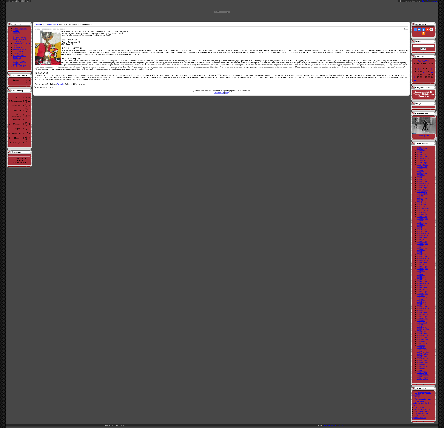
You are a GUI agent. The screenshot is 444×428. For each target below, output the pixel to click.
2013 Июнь (421, 252)
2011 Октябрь (422, 210)
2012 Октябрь (422, 235)
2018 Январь (422, 360)
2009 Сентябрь (423, 158)
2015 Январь (422, 292)
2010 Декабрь (422, 190)
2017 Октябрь (422, 354)
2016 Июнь (421, 327)
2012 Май (421, 225)
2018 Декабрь (422, 379)
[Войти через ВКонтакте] (419, 29)
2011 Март (421, 196)
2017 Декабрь (422, 358)
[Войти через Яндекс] (427, 29)
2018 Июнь (421, 371)
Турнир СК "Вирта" (423, 409)
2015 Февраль (422, 294)
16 (57, 24)
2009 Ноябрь (422, 163)
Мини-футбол (424, 136)
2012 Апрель (422, 223)
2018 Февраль (422, 362)
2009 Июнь (421, 152)
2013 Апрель (422, 248)
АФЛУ (417, 397)
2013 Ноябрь (422, 262)
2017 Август (422, 350)
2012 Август (422, 231)
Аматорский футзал (423, 399)
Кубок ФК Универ (422, 411)
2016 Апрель (422, 323)
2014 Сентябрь (423, 283)
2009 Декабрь (422, 165)
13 (423, 72)
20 (423, 74)
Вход (424, 1)
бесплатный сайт (330, 425)
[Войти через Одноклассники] (423, 33)
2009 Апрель (422, 148)
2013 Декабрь (422, 264)
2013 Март (421, 246)
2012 (44, 24)
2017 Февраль (422, 339)
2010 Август (422, 181)
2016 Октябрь (422, 331)
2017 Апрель (422, 344)
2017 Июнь (421, 348)
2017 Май (421, 346)
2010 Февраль (422, 169)
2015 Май (421, 300)
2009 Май (421, 150)
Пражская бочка (421, 413)
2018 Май (421, 369)
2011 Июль (421, 204)
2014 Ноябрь (422, 287)
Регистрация (432, 1)
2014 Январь (422, 267)
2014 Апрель (422, 273)
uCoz (341, 425)
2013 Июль (421, 254)
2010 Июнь (421, 177)
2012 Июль (421, 229)
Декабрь (51, 24)
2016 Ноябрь (422, 333)
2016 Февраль (422, 319)
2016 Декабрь (422, 335)
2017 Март (421, 341)
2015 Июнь (421, 302)
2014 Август (422, 281)
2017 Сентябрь (423, 352)
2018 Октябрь (422, 377)
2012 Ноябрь (422, 237)
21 (426, 74)
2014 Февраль (422, 269)
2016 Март (421, 321)
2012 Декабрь (422, 240)
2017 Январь (422, 337)
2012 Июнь (421, 227)
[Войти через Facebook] (423, 29)
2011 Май (421, 200)
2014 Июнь (421, 277)
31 (415, 80)
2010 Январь (422, 167)
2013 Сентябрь (423, 258)
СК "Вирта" (419, 407)
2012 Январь (422, 217)
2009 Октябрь (422, 160)
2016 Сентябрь (423, 329)
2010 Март (421, 171)
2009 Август (422, 156)
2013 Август (422, 256)
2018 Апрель (422, 366)
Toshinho (60, 84)
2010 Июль (421, 179)
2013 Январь (422, 242)
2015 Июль (421, 304)
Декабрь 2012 (423, 61)
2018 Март (421, 364)
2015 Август (422, 306)
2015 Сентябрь (423, 308)
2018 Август (422, 373)
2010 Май (421, 175)
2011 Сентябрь (423, 208)
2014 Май (421, 275)
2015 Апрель (422, 298)
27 (423, 77)
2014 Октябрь (422, 285)
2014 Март (421, 271)
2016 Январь (422, 317)
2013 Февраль (422, 244)
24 (415, 77)
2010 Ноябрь (422, 188)
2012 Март (421, 221)
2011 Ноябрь (422, 212)
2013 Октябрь (422, 260)
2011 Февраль (422, 194)
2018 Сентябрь (423, 375)
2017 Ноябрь (422, 356)
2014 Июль (421, 279)
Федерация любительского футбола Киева (421, 403)
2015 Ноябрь (422, 312)
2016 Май (421, 325)
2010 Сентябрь (423, 183)
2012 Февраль (422, 219)
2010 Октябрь (422, 185)
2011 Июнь (421, 202)
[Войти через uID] (415, 29)
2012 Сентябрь (423, 233)
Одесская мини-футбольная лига (420, 417)
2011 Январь (422, 192)
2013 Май (421, 250)
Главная (37, 24)
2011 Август (422, 206)
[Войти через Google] (431, 29)
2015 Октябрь (422, 310)
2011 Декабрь (422, 215)
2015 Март (421, 296)
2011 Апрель (422, 198)
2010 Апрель (422, 173)
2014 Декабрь (422, 289)
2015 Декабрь (422, 314)
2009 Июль (421, 154)
